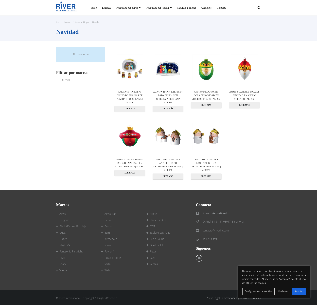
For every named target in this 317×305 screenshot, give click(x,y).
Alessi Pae (110, 214)
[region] (274, 282)
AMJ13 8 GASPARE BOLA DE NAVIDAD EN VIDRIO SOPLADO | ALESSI (244, 95)
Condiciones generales (235, 298)
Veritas (154, 264)
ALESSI (66, 80)
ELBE (107, 232)
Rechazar (283, 291)
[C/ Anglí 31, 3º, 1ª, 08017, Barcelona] (199, 221)
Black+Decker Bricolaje (73, 226)
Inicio (58, 22)
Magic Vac (65, 245)
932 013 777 (209, 239)
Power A (109, 251)
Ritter (153, 251)
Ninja (108, 245)
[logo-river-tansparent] (66, 7)
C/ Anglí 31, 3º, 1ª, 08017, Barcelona (223, 221)
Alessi (77, 22)
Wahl (107, 270)
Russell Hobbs (113, 258)
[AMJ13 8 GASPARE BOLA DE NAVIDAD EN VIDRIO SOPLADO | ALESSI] (244, 68)
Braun (108, 226)
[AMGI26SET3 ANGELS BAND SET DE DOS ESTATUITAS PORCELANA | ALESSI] (168, 136)
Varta (107, 264)
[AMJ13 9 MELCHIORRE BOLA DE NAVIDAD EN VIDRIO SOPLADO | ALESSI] (206, 68)
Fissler (63, 239)
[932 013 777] (199, 239)
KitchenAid (111, 239)
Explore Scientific (160, 232)
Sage (152, 258)
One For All (156, 245)
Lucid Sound (157, 239)
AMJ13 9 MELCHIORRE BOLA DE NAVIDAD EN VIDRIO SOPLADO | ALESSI (206, 95)
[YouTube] (199, 258)
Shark (62, 264)
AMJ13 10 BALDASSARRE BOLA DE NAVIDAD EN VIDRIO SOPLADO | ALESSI (129, 163)
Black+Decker (158, 220)
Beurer (109, 220)
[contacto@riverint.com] (199, 230)
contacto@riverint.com (215, 230)
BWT (152, 226)
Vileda (63, 270)
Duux (62, 232)
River (62, 258)
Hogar (86, 22)
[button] (259, 7)
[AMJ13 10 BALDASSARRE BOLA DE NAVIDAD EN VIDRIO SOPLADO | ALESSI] (130, 136)
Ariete (153, 214)
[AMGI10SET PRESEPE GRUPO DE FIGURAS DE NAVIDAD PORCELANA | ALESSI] (130, 68)
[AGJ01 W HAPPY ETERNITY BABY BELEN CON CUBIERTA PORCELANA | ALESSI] (168, 68)
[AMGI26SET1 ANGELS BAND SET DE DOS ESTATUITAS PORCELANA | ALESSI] (206, 136)
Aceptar (299, 291)
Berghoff (64, 220)
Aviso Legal (213, 298)
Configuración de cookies (258, 291)
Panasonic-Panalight (71, 251)
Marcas (67, 22)
